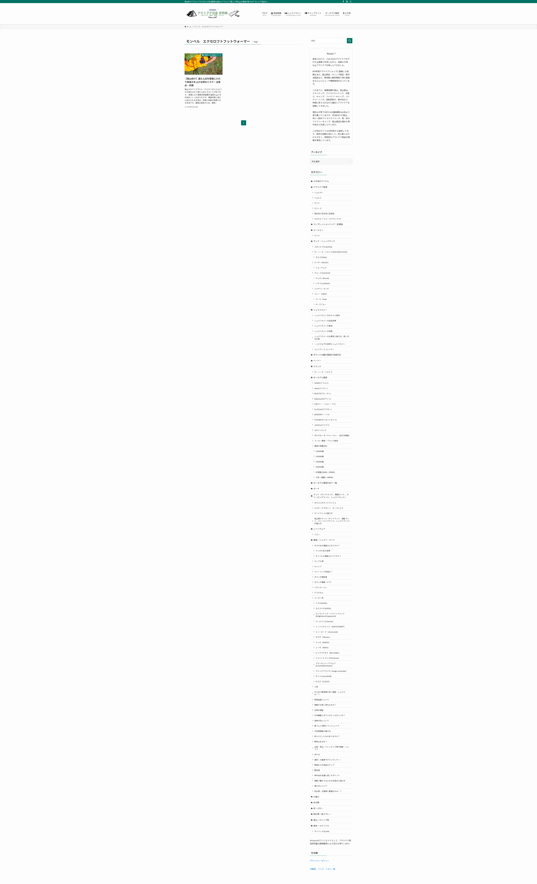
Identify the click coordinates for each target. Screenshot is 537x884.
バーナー (317, 360)
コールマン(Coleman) (324, 621)
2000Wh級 (320, 461)
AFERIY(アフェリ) (321, 383)
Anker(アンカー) (321, 388)
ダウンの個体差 (320, 577)
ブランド (317, 366)
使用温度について (321, 699)
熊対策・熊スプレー (322, 814)
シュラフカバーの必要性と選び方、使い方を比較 (331, 337)
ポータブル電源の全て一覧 (325, 482)
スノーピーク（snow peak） (327, 632)
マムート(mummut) (322, 273)
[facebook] (343, 1)
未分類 (316, 802)
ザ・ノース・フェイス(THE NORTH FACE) (330, 252)
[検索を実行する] (349, 40)
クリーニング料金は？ (323, 571)
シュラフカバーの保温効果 (325, 320)
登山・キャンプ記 (321, 819)
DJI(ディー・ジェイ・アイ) (325, 404)
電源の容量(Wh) (320, 446)
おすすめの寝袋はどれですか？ (327, 545)
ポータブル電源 (320, 377)
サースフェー (321, 304)
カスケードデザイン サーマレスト (328, 508)
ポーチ (316, 488)
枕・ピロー (318, 808)
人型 (316, 686)
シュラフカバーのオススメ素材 (327, 315)
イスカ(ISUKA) (321, 603)
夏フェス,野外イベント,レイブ (326, 725)
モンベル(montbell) (323, 676)
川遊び (316, 796)
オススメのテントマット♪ (325, 502)
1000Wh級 (320, 451)
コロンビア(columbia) (323, 246)
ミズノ (317, 534)
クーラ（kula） (322, 299)
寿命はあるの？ (320, 741)
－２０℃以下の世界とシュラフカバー (329, 344)
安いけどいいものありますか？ (327, 736)
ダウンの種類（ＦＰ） (323, 582)
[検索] (350, 1)
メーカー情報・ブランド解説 (326, 440)
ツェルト (318, 197)
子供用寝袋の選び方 (322, 731)
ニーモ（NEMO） (323, 647)
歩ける (317, 754)
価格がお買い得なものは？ (325, 704)
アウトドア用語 (320, 187)
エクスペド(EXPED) (323, 608)
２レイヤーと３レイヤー (324, 349)
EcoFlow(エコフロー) (323, 409)
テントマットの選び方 (323, 513)
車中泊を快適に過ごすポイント (327, 775)
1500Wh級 (320, 456)
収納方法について (321, 720)
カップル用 (318, 561)
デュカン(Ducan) (322, 278)
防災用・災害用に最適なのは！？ (328, 791)
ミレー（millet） (321, 293)
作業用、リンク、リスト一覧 (322, 869)
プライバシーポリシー (319, 860)
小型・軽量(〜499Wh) (324, 477)
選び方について (320, 786)
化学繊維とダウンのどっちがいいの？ (329, 715)
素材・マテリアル (321, 825)
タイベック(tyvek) (321, 831)
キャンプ (318, 566)
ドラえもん (318, 592)
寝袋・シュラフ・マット (324, 539)
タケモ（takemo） (323, 637)
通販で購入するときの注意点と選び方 (329, 780)
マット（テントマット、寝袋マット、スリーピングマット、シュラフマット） (331, 496)
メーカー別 (318, 598)
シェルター (318, 192)
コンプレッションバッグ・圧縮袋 (328, 224)
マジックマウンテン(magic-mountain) (331, 671)
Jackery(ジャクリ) (321, 425)
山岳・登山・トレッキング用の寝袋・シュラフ (331, 748)
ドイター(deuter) (321, 262)
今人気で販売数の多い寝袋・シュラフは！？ (329, 693)
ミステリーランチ (321, 288)
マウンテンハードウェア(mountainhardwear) (326, 664)
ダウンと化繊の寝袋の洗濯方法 (327, 354)
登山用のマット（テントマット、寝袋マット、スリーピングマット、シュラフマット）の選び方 (332, 521)
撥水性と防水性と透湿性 (324, 213)
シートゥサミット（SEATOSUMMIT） (331, 626)
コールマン (318, 230)
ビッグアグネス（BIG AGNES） (328, 652)
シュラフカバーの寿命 (323, 325)
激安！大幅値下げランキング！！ (328, 759)
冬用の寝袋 (318, 710)
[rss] (347, 1)
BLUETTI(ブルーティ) (322, 393)
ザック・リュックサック (324, 241)
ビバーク (318, 208)
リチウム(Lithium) (323, 283)
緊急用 (317, 770)
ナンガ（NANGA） (323, 642)
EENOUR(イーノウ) (321, 414)
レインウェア (319, 528)
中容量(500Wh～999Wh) (325, 472)
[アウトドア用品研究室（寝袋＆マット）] (213, 13)
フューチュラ (321, 267)
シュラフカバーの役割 (323, 331)
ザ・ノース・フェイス (323, 372)
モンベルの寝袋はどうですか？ (328, 556)
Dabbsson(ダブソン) (322, 398)
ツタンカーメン (320, 587)
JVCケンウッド (320, 430)
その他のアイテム (321, 181)
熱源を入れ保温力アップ (324, 765)
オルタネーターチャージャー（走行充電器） (332, 435)
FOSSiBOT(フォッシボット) (325, 419)
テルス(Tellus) (321, 257)
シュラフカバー (320, 309)
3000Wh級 (320, 466)
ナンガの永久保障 (323, 550)
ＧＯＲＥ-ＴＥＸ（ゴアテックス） (328, 218)
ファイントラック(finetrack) (327, 658)
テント (317, 203)
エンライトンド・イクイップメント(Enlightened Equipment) (330, 614)
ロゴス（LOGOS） (323, 681)
